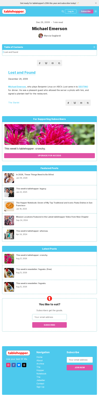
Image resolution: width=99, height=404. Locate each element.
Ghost (56, 399)
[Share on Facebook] (39, 63)
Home (39, 357)
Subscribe (85, 11)
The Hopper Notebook (41, 370)
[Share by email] (52, 63)
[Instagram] (8, 365)
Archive (40, 363)
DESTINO (83, 86)
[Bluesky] (19, 365)
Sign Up (40, 387)
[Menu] (95, 11)
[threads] (24, 365)
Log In (71, 11)
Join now (80, 367)
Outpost (63, 399)
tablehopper (34, 399)
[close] (96, 3)
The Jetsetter (40, 379)
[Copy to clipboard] (59, 63)
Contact (40, 383)
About (39, 360)
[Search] (62, 11)
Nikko (74, 399)
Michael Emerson (17, 86)
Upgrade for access (49, 155)
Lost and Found (11, 52)
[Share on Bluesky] (46, 63)
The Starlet (13, 102)
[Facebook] (13, 365)
